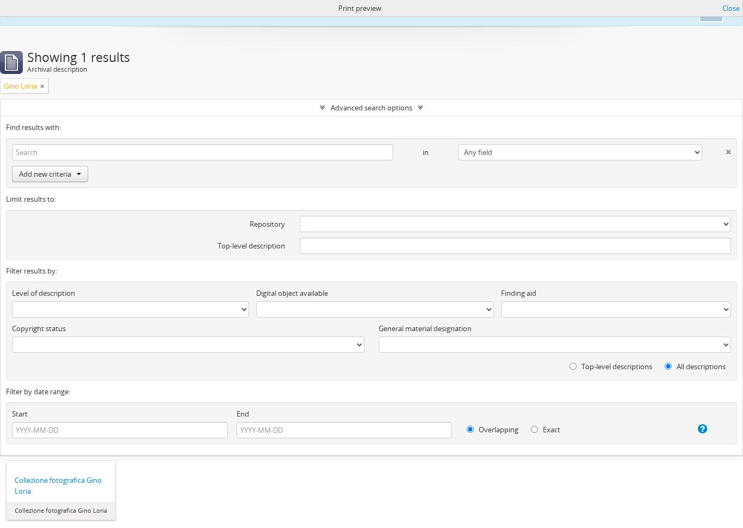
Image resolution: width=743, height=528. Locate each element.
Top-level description (251, 246)
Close (731, 8)
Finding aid (518, 293)
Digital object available (292, 293)
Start (20, 414)
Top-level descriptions (616, 366)
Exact (550, 429)
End (243, 414)
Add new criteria (45, 174)
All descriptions (700, 366)
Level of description (43, 293)
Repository (267, 224)
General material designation (425, 328)
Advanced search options (371, 108)
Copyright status (39, 328)
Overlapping (497, 429)
